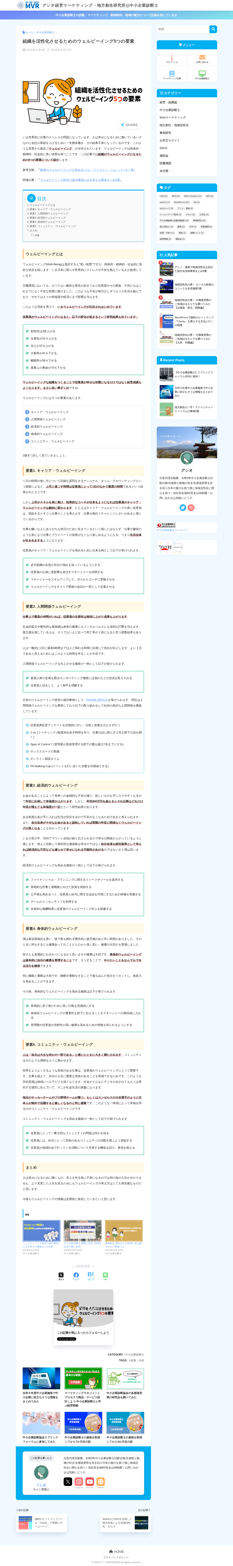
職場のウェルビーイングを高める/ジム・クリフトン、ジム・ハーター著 (87, 170)
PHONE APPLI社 (97, 700)
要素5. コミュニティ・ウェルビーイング (53, 226)
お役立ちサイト (170, 140)
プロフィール (172, 62)
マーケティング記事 (172, 78)
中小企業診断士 (134, 1354)
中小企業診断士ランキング (172, 530)
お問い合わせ (202, 62)
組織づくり (197, 233)
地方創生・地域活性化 (174, 125)
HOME (118, 1552)
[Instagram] (191, 508)
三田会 (204, 214)
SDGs (163, 148)
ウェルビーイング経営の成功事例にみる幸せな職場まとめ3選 (80, 180)
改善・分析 (137, 1360)
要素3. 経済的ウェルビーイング (48, 217)
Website (100, 1487)
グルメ (190, 214)
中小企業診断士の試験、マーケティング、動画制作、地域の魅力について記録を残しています (116, 15)
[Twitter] (183, 508)
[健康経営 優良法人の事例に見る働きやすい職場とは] (124, 1231)
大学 (192, 226)
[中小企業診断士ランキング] (166, 524)
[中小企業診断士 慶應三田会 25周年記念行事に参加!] (82, 1231)
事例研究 (165, 133)
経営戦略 (165, 239)
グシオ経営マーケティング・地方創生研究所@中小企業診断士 (99, 5)
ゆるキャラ (166, 208)
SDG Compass (192, 196)
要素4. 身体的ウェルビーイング (48, 222)
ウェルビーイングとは (42, 205)
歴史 (182, 233)
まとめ (33, 230)
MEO (176, 196)
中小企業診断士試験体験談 (174, 220)
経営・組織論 (168, 102)
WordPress (181, 202)
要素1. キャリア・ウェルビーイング (50, 209)
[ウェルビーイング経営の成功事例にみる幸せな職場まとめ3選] (41, 1231)
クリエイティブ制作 (170, 214)
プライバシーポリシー (116, 1557)
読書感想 (165, 163)
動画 (181, 226)
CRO (164, 196)
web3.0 (165, 202)
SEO (209, 196)
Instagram (79, 1487)
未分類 (164, 171)
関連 (37, 235)
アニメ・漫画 (185, 208)
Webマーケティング (173, 117)
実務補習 (206, 226)
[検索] (213, 29)
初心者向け (166, 226)
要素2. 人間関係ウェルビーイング (49, 213)
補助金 (164, 155)
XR (197, 202)
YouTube (89, 1487)
